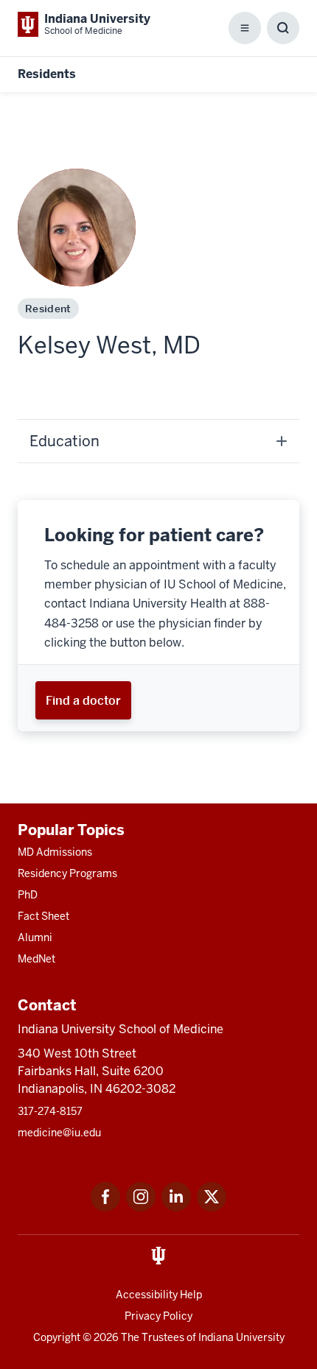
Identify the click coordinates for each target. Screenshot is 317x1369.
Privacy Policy (158, 1316)
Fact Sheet (43, 916)
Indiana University (241, 1337)
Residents (47, 74)
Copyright (56, 1337)
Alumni (35, 937)
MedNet (36, 958)
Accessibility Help (159, 1294)
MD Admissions (55, 852)
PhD (28, 894)
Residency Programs (67, 873)
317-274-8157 (50, 1111)
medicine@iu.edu (59, 1132)
